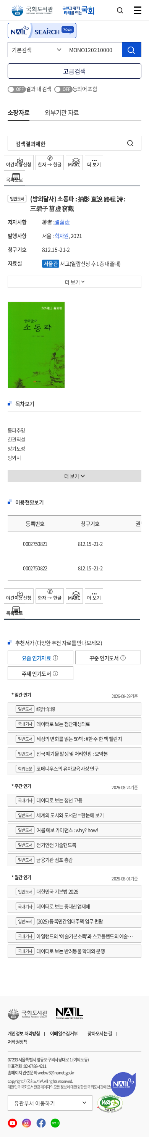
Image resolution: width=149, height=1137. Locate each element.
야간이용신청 (18, 164)
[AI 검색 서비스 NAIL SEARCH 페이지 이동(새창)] (42, 30)
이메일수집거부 (64, 1033)
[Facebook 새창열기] (41, 1120)
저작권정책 (18, 1041)
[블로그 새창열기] (55, 1120)
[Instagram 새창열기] (27, 1120)
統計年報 (36, 708)
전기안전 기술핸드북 (47, 844)
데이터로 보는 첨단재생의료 (54, 723)
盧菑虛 (62, 222)
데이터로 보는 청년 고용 (50, 800)
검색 (120, 10)
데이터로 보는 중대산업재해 (54, 906)
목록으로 (14, 179)
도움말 (55, 658)
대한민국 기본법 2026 (48, 891)
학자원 (62, 235)
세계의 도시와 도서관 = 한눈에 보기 (61, 815)
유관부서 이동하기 (34, 1103)
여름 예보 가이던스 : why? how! (58, 829)
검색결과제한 (30, 143)
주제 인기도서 (37, 673)
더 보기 (94, 164)
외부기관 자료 (62, 112)
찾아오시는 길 (99, 1033)
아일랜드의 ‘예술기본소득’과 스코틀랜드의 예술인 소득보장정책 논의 (74, 937)
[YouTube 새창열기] (13, 1120)
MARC (74, 164)
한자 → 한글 (50, 164)
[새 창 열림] (110, 1104)
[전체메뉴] (137, 10)
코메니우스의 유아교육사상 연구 (58, 768)
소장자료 (18, 112)
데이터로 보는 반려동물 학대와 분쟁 (61, 950)
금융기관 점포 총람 (45, 859)
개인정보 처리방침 (24, 1033)
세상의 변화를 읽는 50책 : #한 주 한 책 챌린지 (70, 738)
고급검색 (74, 71)
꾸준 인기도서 (104, 658)
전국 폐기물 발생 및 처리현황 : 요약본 (63, 753)
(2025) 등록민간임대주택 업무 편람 (60, 921)
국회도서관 (32, 10)
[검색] (131, 49)
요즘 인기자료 (37, 658)
